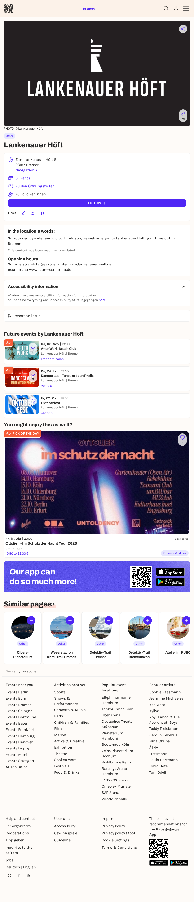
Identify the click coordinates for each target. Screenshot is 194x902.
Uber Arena (111, 715)
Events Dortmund (21, 717)
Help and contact (20, 818)
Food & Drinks (66, 772)
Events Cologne (19, 711)
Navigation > (26, 170)
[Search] (166, 8)
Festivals (61, 766)
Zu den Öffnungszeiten (35, 186)
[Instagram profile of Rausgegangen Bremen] (9, 875)
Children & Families (71, 722)
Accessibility (64, 826)
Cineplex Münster (117, 786)
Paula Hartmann (163, 760)
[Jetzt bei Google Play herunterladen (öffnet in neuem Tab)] (170, 582)
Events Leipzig (18, 748)
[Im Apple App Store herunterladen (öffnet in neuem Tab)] (170, 572)
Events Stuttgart (20, 760)
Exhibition (63, 747)
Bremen (11, 671)
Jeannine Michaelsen (167, 698)
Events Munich (19, 754)
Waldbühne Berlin (117, 762)
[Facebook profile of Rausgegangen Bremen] (19, 875)
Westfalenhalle (114, 799)
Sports (60, 692)
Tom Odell (157, 772)
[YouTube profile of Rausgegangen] (28, 875)
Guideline (62, 840)
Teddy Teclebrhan (163, 728)
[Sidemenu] (186, 8)
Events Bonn (16, 698)
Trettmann (158, 753)
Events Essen (17, 723)
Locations (29, 671)
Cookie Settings (115, 840)
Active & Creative (69, 741)
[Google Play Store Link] (179, 863)
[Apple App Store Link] (158, 863)
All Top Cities (16, 767)
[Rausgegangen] (8, 8)
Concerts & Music (70, 710)
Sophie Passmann (165, 692)
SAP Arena (110, 792)
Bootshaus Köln (115, 744)
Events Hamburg (20, 736)
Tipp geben (15, 840)
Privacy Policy (113, 826)
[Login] (176, 8)
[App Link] (158, 848)
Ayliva (154, 711)
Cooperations (17, 833)
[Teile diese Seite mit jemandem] (183, 29)
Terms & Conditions (119, 847)
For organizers (18, 826)
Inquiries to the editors (19, 850)
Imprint (108, 818)
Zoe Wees (157, 704)
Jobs (9, 860)
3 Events (22, 178)
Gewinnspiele (65, 833)
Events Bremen (19, 704)
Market (60, 735)
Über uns (62, 818)
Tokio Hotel (158, 766)
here (102, 300)
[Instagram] (32, 213)
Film (58, 728)
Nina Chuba (159, 741)
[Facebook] (42, 213)
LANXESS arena (115, 780)
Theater (60, 753)
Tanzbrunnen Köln (117, 709)
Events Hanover (19, 742)
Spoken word (65, 760)
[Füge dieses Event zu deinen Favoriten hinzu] (33, 401)
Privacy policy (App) (118, 833)
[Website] (23, 213)
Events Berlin (17, 692)
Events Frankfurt (20, 729)
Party (58, 716)
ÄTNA (153, 747)
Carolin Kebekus (163, 735)
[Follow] (31, 620)
